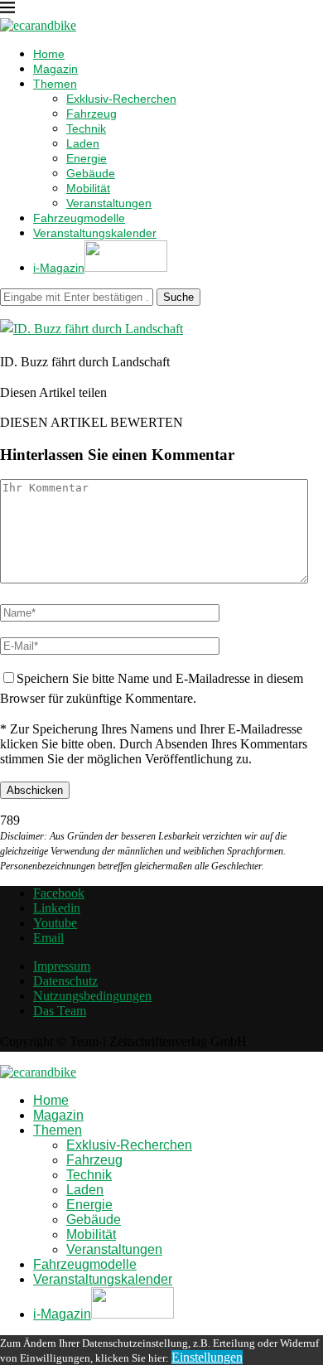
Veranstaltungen (109, 203)
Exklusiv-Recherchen (121, 98)
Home (49, 54)
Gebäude (90, 173)
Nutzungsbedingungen (92, 996)
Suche (178, 297)
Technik (86, 128)
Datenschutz (65, 981)
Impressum (61, 966)
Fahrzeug (91, 113)
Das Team (59, 1011)
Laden (82, 143)
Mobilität (88, 188)
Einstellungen (207, 1357)
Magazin (55, 68)
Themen (55, 83)
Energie (86, 158)
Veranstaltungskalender (95, 233)
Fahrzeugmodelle (79, 218)
